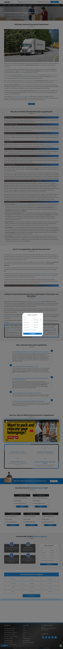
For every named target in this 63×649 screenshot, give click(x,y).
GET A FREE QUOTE (33, 333)
